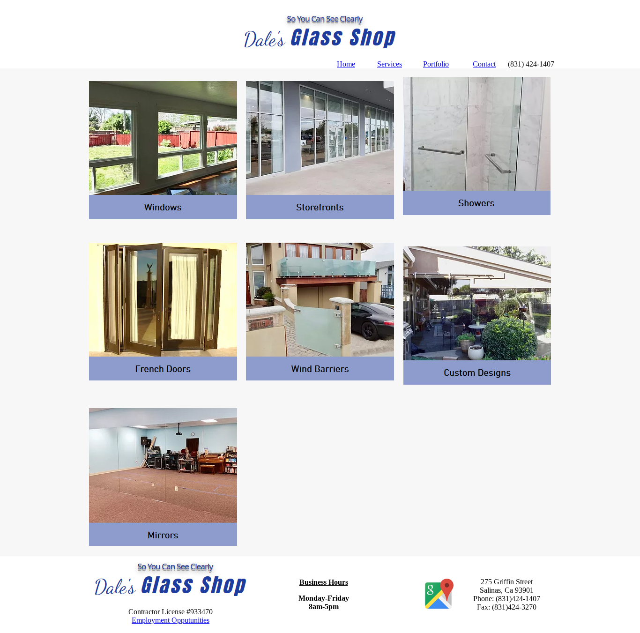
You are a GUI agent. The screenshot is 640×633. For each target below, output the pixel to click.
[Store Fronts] (320, 217)
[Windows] (163, 217)
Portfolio (436, 64)
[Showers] (477, 212)
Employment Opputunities (170, 620)
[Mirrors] (163, 543)
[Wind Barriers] (320, 378)
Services (389, 64)
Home (346, 64)
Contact (484, 64)
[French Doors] (163, 378)
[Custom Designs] (477, 382)
